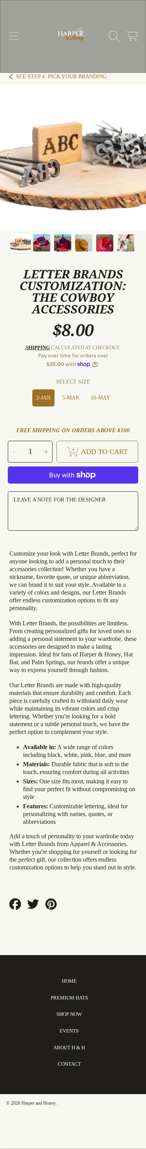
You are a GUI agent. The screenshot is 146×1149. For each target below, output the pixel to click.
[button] (13, 36)
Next (138, 157)
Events (69, 1031)
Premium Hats (69, 998)
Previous (8, 157)
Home (69, 981)
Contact (69, 1064)
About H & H (69, 1047)
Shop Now (69, 1014)
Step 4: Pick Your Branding (61, 76)
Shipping (38, 347)
